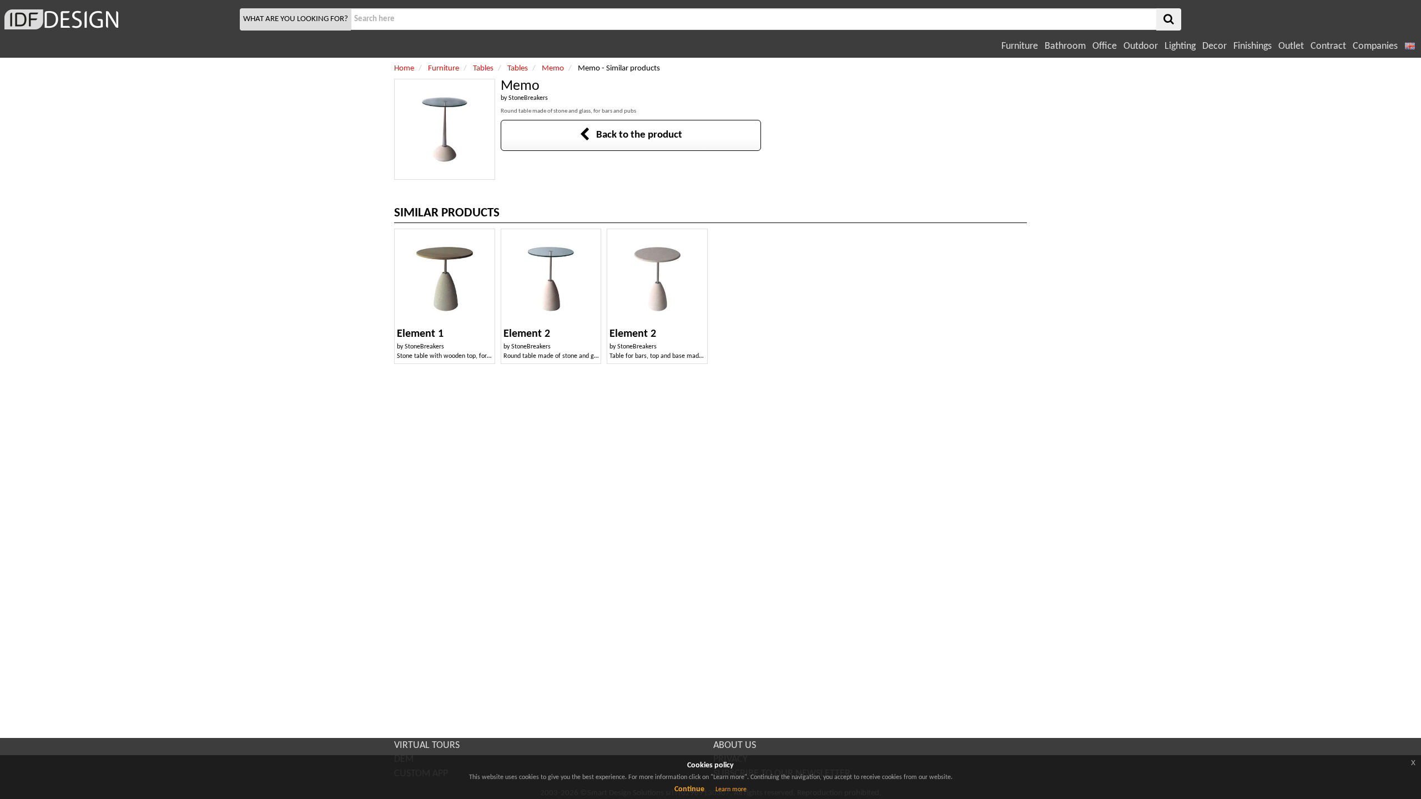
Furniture (1019, 46)
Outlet (1291, 46)
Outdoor (1140, 46)
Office (1104, 46)
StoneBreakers (528, 98)
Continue (689, 789)
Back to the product (635, 135)
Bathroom (1065, 46)
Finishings (1252, 46)
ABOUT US (734, 745)
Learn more (731, 789)
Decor (1214, 46)
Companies (1375, 46)
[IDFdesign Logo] (118, 19)
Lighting (1180, 46)
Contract (1328, 46)
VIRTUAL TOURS (427, 745)
